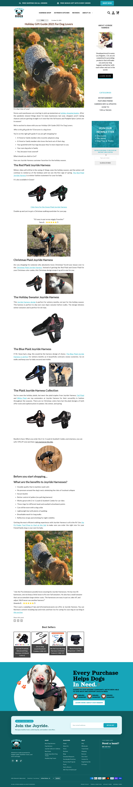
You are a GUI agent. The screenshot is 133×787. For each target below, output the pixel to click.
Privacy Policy (85, 784)
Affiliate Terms (107, 784)
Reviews (65, 751)
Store (64, 748)
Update (58, 778)
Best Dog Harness (50, 743)
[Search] (108, 12)
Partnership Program (69, 762)
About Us (65, 746)
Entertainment (105, 98)
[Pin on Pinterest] (21, 620)
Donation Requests (68, 756)
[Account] (113, 12)
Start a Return (67, 767)
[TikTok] (21, 760)
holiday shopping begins (70, 113)
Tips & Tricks (105, 110)
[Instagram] (12, 760)
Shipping (84, 751)
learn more (105, 76)
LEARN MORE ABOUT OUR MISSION (89, 703)
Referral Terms (117, 784)
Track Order (85, 748)
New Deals (48, 751)
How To (105, 107)
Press (64, 764)
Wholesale (85, 746)
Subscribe (105, 163)
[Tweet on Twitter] (15, 620)
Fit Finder (84, 764)
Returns (84, 754)
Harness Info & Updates (105, 104)
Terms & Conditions (96, 784)
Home (64, 743)
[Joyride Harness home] (19, 13)
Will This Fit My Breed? (69, 769)
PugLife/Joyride (86, 762)
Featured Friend (105, 101)
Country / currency (33, 778)
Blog (64, 754)
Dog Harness (48, 746)
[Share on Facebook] (18, 620)
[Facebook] (16, 760)
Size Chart (84, 756)
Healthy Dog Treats (50, 758)
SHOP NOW (107, 3)
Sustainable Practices (69, 759)
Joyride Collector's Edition (52, 748)
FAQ (83, 743)
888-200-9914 (106, 746)
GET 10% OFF (110, 725)
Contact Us (85, 759)
